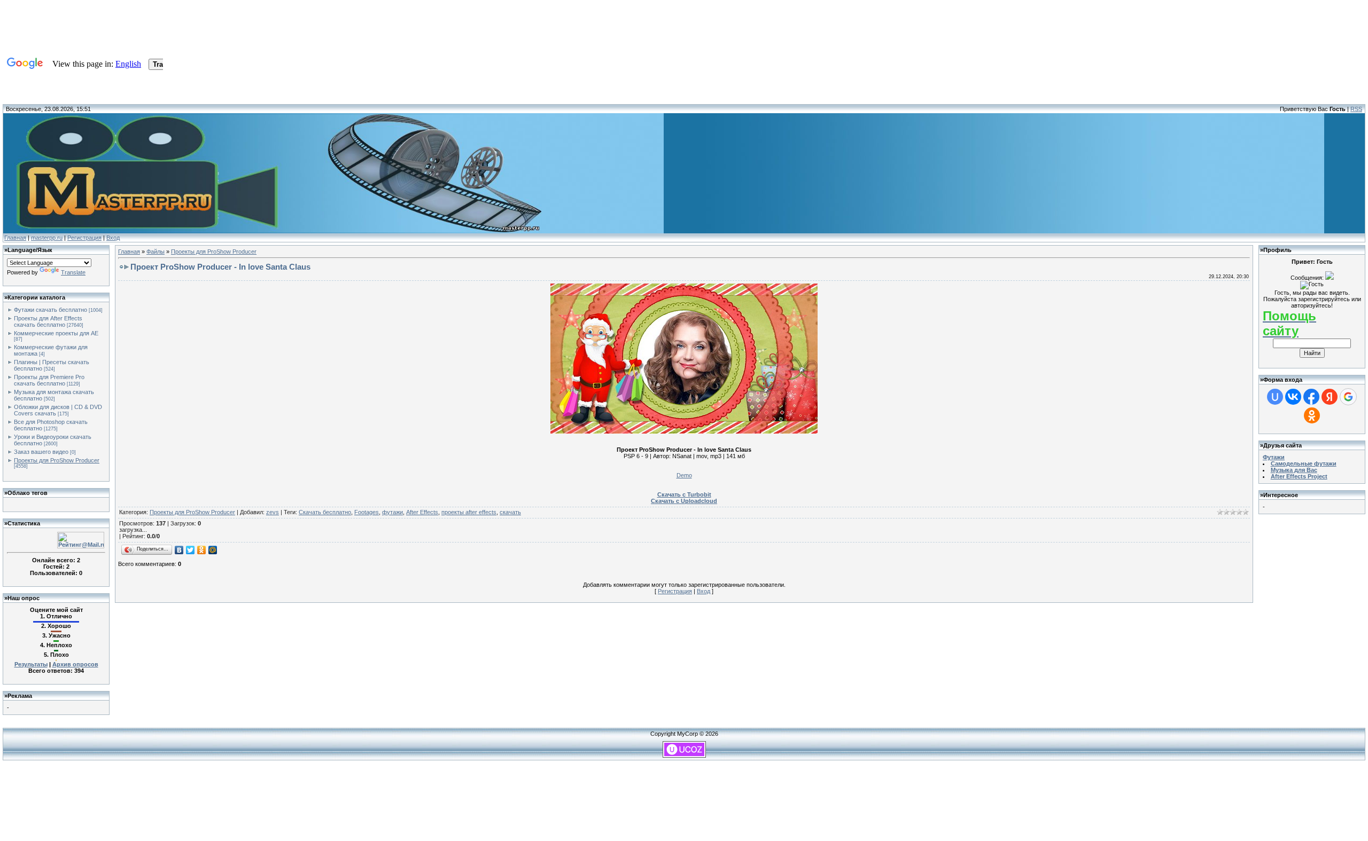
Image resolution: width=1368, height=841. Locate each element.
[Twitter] (190, 550)
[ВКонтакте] (179, 550)
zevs (272, 512)
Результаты (31, 664)
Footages (366, 512)
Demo (684, 475)
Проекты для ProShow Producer (56, 460)
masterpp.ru (47, 237)
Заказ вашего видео (41, 452)
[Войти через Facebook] (1311, 397)
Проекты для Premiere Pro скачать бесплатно (49, 380)
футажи (392, 512)
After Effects (422, 512)
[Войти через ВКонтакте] (1293, 397)
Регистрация (84, 237)
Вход (113, 237)
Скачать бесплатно (325, 512)
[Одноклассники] (201, 550)
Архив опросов (75, 664)
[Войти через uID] (1275, 397)
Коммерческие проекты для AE (56, 333)
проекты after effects (468, 512)
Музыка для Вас (1294, 470)
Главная (15, 237)
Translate (73, 272)
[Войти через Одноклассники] (1312, 415)
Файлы (155, 251)
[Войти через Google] (1348, 396)
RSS (1356, 109)
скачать (510, 512)
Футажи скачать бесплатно (50, 309)
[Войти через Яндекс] (1330, 397)
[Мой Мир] (213, 550)
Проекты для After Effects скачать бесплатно (48, 321)
